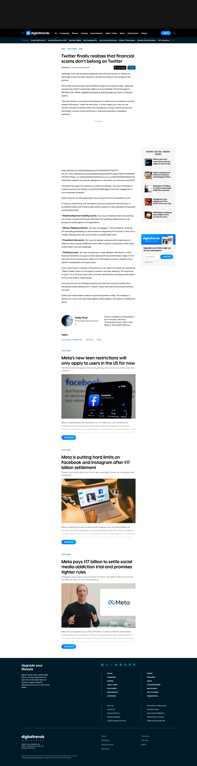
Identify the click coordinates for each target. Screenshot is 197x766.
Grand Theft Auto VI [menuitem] (38, 40)
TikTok (121, 665)
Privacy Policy (149, 262)
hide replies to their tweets (98, 298)
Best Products (152, 688)
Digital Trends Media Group (34, 757)
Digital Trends (33, 36)
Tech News (89, 339)
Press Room (144, 740)
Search (174, 33)
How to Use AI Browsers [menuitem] (108, 40)
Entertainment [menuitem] (97, 33)
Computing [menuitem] (64, 33)
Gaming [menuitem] (84, 33)
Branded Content (153, 709)
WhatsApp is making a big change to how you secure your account (162, 215)
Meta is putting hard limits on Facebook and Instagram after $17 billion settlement (161, 176)
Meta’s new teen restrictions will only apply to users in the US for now (161, 162)
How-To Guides (152, 692)
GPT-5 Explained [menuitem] (164, 40)
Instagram (107, 665)
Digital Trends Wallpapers (156, 713)
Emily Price (66, 68)
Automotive (111, 696)
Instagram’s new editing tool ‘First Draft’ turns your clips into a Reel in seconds (162, 202)
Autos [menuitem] (122, 33)
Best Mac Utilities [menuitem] (75, 40)
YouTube (116, 665)
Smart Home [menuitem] (133, 33)
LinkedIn (130, 665)
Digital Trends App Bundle (156, 721)
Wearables (151, 677)
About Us (110, 706)
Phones (109, 673)
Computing (111, 677)
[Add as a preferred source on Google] (120, 68)
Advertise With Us (113, 713)
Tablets (149, 673)
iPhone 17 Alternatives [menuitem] (127, 40)
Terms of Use (105, 748)
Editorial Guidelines (113, 717)
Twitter (99, 339)
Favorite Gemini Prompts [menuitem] (146, 40)
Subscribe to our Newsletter (156, 706)
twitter (76, 324)
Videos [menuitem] (144, 33)
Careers (103, 736)
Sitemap (143, 744)
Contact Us (111, 709)
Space (149, 681)
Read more (68, 437)
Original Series (152, 696)
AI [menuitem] (56, 33)
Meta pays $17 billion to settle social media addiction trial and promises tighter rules (162, 189)
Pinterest (125, 665)
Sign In (165, 33)
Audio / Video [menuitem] (111, 33)
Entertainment (112, 692)
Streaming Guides (153, 685)
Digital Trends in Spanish (155, 717)
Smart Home (112, 688)
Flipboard (134, 665)
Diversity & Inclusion (107, 744)
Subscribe (166, 257)
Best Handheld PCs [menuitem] (90, 40)
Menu (22, 33)
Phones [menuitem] (75, 33)
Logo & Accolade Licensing (116, 721)
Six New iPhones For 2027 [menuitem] (57, 40)
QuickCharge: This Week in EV (71, 339)
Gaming (110, 681)
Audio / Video (112, 685)
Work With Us (105, 740)
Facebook (102, 665)
